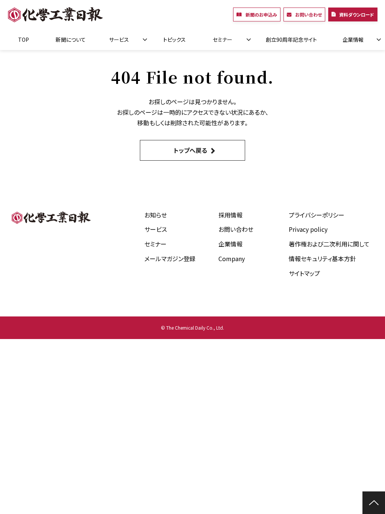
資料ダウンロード (356, 14)
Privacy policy (308, 229)
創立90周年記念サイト (291, 39)
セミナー (222, 39)
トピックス (174, 39)
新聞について (71, 39)
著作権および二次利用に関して (329, 243)
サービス (119, 39)
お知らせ (155, 214)
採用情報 (230, 214)
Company (231, 258)
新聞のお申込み (261, 14)
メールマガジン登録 (170, 258)
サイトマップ (304, 273)
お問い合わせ (308, 14)
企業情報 (353, 39)
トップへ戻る (190, 150)
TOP (23, 39)
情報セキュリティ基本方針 (322, 258)
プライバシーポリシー (316, 214)
